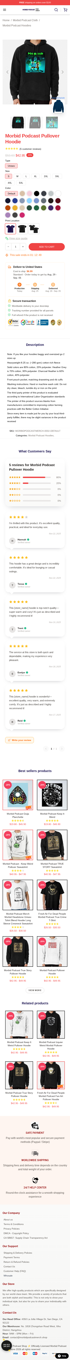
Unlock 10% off (6, 1345)
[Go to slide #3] (52, 122)
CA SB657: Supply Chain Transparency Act (26, 1238)
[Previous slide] (7, 72)
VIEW (18, 807)
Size (7, 171)
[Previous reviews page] (46, 749)
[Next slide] (62, 72)
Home (6, 20)
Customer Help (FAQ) (15, 1271)
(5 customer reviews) (30, 149)
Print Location (12, 220)
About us (8, 1219)
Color (8, 188)
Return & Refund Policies (16, 1262)
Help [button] (64, 1356)
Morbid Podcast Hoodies (17, 25)
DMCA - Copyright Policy (16, 1233)
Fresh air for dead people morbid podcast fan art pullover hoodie (51, 1096)
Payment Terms (12, 1257)
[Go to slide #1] (18, 122)
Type (7, 160)
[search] (56, 10)
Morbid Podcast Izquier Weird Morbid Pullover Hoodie (51, 1045)
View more (35, 990)
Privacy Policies (12, 1228)
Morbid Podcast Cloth (25, 20)
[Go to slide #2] (35, 122)
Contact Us (9, 1266)
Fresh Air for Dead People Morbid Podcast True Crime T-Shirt (52, 917)
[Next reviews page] (62, 749)
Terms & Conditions (14, 1224)
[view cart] (65, 10)
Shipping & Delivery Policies (18, 1252)
